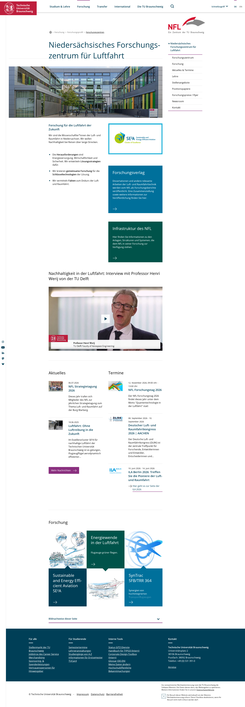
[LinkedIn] (3, 353)
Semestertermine (78, 647)
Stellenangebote (181, 82)
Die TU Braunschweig (150, 6)
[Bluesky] (3, 364)
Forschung (83, 6)
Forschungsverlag (129, 172)
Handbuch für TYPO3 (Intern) (123, 650)
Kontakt (176, 107)
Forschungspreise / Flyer (185, 95)
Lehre (175, 76)
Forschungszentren (95, 32)
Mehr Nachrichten (61, 470)
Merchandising (37, 657)
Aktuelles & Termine (183, 70)
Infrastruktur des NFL (132, 228)
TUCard (73, 661)
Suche (172, 6)
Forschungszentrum (183, 57)
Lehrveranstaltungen (80, 650)
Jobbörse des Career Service (44, 654)
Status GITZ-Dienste (119, 647)
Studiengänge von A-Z (80, 654)
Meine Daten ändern (119, 664)
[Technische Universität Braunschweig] (18, 8)
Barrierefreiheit (114, 694)
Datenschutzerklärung (205, 690)
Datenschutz (97, 694)
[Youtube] (3, 347)
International (122, 6)
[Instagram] (3, 342)
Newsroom (178, 101)
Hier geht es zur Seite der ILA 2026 (146, 487)
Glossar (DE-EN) (116, 661)
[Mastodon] (3, 358)
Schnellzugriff (218, 6)
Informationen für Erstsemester (86, 657)
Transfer (102, 6)
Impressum (83, 694)
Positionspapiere (181, 88)
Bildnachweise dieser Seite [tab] (63, 618)
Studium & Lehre (60, 6)
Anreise (172, 667)
